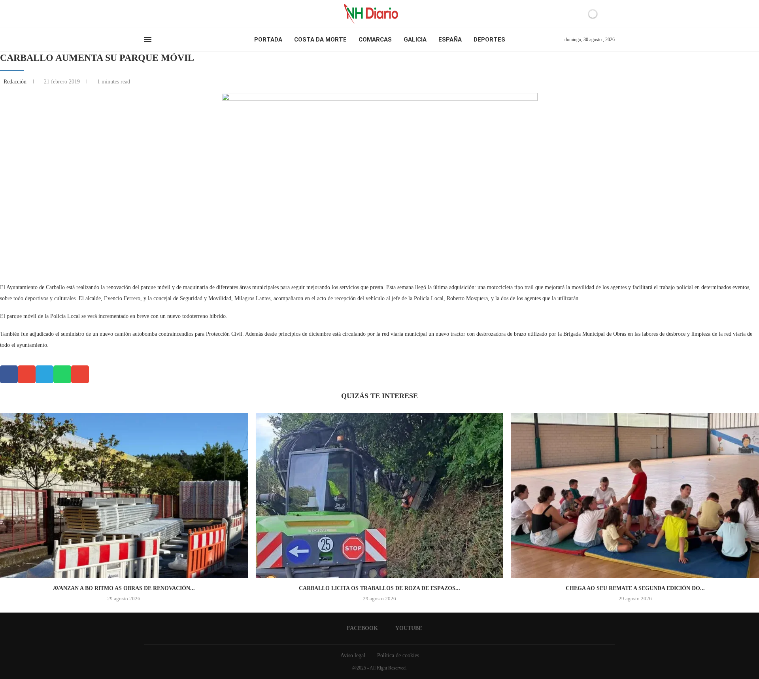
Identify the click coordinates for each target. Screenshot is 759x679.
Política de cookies (398, 655)
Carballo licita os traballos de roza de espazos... (379, 588)
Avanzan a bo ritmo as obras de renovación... (124, 588)
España (450, 39)
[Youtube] (153, 14)
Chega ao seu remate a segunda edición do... (635, 588)
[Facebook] (146, 14)
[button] (9, 374)
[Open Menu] (147, 39)
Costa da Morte (320, 39)
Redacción (16, 82)
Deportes (489, 39)
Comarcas (375, 39)
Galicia (415, 39)
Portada (268, 39)
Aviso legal (352, 655)
